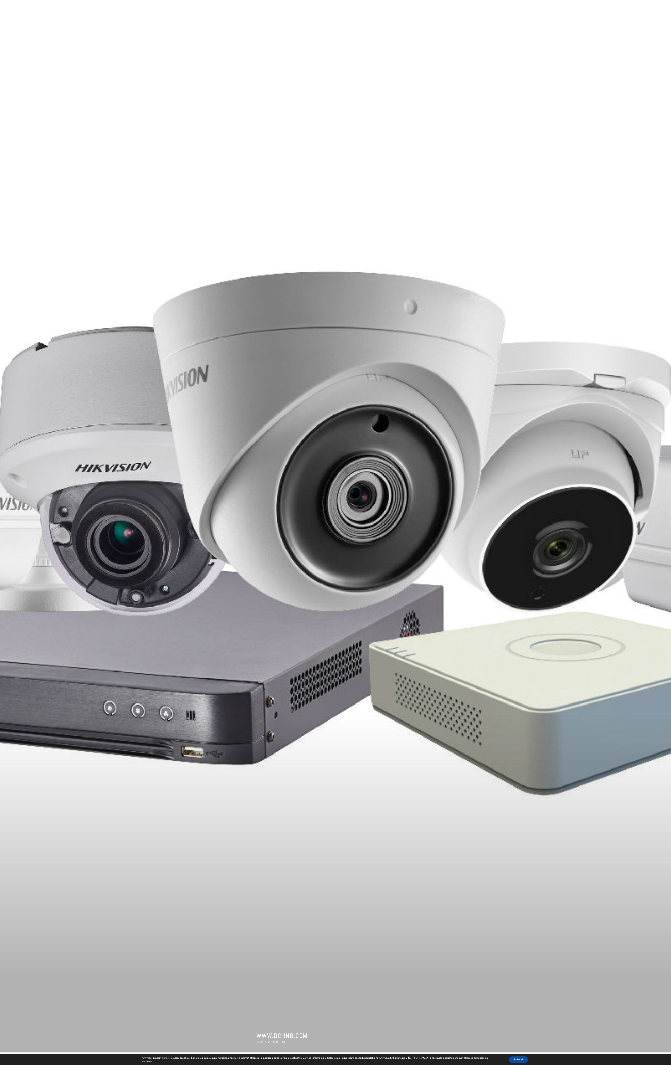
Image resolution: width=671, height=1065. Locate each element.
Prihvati (518, 1059)
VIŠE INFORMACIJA (417, 1058)
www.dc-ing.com (282, 1036)
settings (146, 1061)
